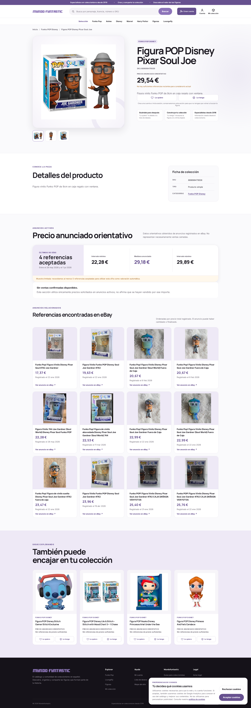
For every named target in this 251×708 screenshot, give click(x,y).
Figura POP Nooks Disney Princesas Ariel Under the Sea (145, 623)
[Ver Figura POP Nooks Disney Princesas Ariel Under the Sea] (149, 592)
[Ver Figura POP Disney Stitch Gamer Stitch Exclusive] (55, 592)
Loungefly (168, 21)
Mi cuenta (139, 675)
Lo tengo (200, 98)
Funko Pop (97, 21)
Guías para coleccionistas (174, 675)
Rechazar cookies (231, 689)
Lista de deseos (141, 680)
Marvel (130, 21)
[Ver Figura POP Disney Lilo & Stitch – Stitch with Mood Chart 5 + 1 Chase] (102, 592)
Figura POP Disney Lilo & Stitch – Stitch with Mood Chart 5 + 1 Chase (100, 623)
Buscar (165, 11)
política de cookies (197, 699)
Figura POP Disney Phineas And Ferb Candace (190, 623)
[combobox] (116, 11)
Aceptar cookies (231, 697)
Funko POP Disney (49, 29)
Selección (83, 21)
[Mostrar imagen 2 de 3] (50, 135)
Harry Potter (142, 21)
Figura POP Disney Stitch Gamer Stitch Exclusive (48, 623)
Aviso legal (197, 675)
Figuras (156, 21)
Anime (109, 21)
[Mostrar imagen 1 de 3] (38, 135)
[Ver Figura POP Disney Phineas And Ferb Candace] (196, 592)
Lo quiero (159, 98)
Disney (119, 21)
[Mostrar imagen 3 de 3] (63, 135)
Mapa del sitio (140, 684)
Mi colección (110, 689)
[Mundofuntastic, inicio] (48, 11)
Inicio (35, 29)
